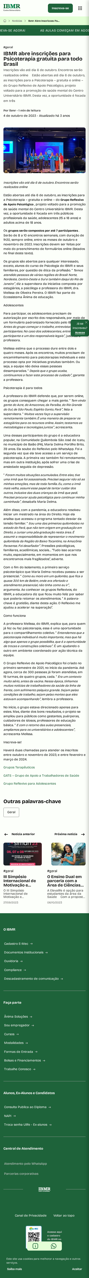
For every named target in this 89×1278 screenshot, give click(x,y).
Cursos (9, 1034)
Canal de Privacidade (31, 1215)
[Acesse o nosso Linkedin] (41, 1204)
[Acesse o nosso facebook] (26, 1204)
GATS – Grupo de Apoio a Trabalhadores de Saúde (41, 776)
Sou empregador (17, 1025)
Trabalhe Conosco (17, 1069)
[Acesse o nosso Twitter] (55, 1204)
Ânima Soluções (16, 1017)
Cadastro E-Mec (16, 944)
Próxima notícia (66, 834)
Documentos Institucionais (23, 952)
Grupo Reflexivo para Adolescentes (29, 784)
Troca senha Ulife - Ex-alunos (25, 1125)
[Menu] (80, 8)
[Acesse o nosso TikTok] (48, 1204)
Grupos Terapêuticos (19, 767)
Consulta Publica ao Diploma (25, 1107)
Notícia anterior (23, 834)
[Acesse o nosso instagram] (33, 1204)
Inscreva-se (60, 8)
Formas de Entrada (18, 1052)
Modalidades (14, 1043)
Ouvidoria (11, 961)
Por (22, 110)
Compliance (13, 970)
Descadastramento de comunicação (31, 979)
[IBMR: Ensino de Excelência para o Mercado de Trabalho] (24, 8)
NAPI (7, 1116)
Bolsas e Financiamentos (22, 1060)
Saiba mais (14, 1269)
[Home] (4, 21)
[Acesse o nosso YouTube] (63, 1204)
